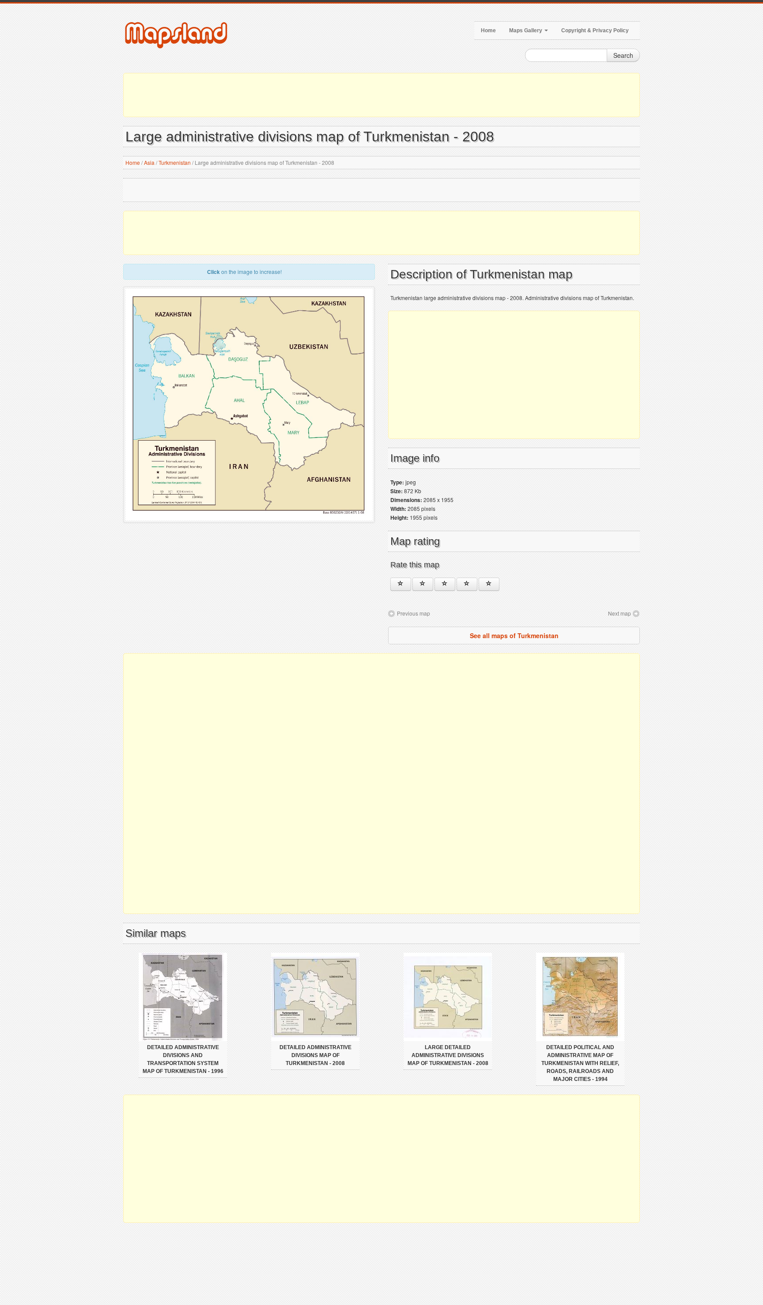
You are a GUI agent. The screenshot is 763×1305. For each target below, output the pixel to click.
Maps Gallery (526, 30)
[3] (444, 584)
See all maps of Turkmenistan (514, 635)
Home (488, 30)
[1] (400, 584)
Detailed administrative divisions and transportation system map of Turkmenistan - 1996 (183, 1059)
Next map (619, 613)
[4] (467, 584)
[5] (489, 584)
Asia (149, 162)
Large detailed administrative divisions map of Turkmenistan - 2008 (448, 1055)
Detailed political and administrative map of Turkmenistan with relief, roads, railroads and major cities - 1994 (580, 1063)
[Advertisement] (381, 95)
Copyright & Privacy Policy (595, 30)
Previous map (413, 613)
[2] (422, 584)
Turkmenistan (175, 162)
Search (623, 55)
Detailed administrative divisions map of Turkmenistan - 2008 (315, 1055)
